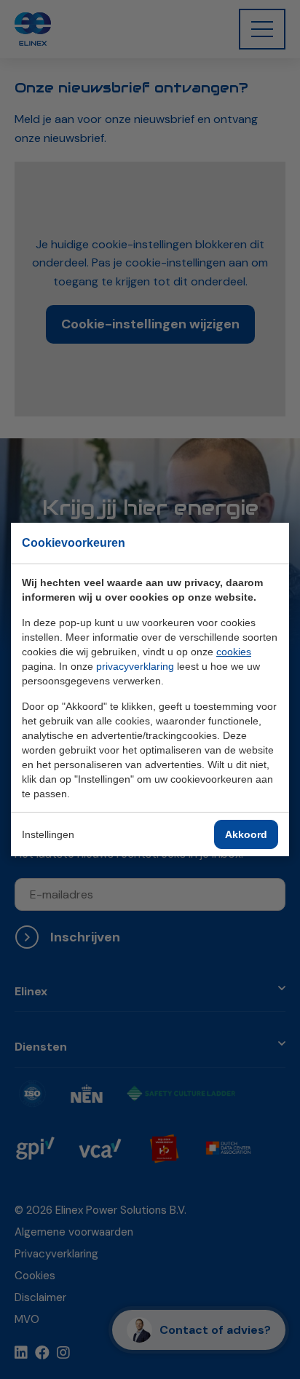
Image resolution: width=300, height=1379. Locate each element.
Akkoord (246, 834)
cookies (233, 651)
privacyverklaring (135, 666)
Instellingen (48, 834)
